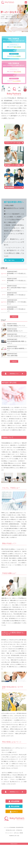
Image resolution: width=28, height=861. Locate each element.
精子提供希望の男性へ (20, 827)
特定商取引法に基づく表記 (14, 835)
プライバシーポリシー (9, 832)
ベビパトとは (6, 827)
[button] (26, 2)
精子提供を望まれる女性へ (11, 830)
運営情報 (21, 832)
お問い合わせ (16, 832)
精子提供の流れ (19, 830)
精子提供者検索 (12, 827)
